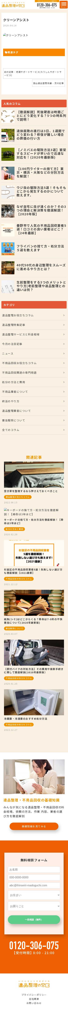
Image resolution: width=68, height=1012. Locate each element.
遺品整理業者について (16, 411)
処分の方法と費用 (13, 382)
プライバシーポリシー (34, 994)
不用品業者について (15, 391)
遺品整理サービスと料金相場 (21, 334)
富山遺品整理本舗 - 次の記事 (48, 83)
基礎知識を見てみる (34, 826)
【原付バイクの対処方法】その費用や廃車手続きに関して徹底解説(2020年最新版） (33, 670)
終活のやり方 (10, 401)
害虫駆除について (13, 420)
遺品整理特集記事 (13, 325)
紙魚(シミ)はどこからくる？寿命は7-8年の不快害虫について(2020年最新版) (33, 620)
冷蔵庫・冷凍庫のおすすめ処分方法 (25, 718)
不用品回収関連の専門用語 (19, 372)
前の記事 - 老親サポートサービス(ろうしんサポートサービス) (33, 73)
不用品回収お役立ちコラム (19, 363)
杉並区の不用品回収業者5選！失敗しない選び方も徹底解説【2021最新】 (33, 571)
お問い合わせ (34, 1003)
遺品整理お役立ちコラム (18, 315)
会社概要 (34, 999)
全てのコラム (10, 430)
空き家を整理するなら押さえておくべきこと (31, 491)
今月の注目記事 (12, 344)
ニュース (7, 353)
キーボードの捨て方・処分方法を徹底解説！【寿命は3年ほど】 (33, 521)
